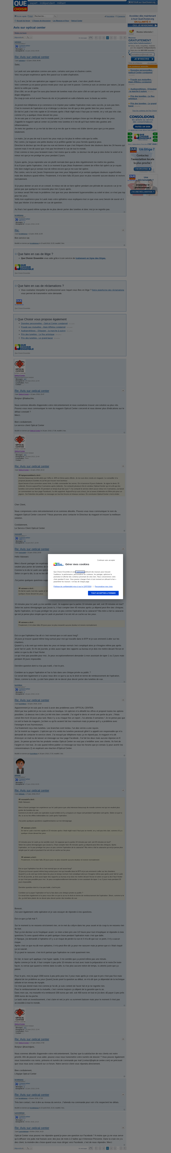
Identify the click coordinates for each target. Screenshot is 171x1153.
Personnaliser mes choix (104, 586)
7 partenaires (80, 572)
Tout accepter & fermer (103, 593)
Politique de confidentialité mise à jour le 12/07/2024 (72, 586)
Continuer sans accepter (106, 560)
